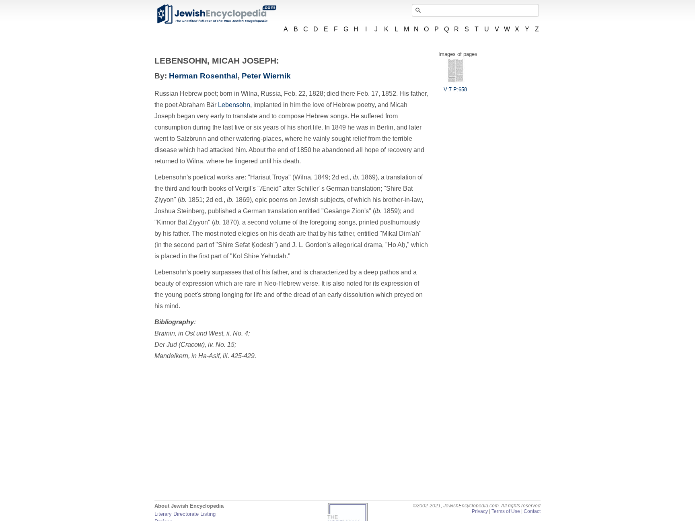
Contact (532, 511)
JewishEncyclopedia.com (216, 14)
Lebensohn (234, 104)
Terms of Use (505, 511)
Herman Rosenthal (203, 76)
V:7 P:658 (455, 89)
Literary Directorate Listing (185, 514)
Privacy (480, 511)
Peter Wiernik (266, 76)
